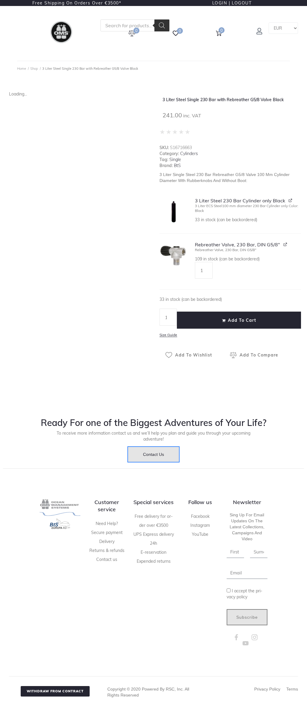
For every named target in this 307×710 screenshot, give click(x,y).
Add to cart (242, 320)
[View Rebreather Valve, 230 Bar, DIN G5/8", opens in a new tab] (286, 244)
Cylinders (189, 153)
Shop (34, 68)
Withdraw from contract (55, 691)
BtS (177, 165)
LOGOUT (242, 3)
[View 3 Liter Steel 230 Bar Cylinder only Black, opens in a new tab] (291, 200)
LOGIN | (221, 3)
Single (175, 159)
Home (21, 68)
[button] (173, 212)
